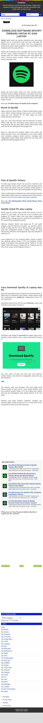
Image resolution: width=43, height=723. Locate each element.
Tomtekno (21, 3)
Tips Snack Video (6, 667)
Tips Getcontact (6, 636)
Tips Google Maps (6, 639)
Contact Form (7, 705)
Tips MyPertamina (6, 651)
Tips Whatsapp (5, 684)
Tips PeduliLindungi (7, 658)
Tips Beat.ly (4, 629)
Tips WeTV (4, 682)
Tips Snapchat (5, 670)
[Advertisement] (21, 158)
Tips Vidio (4, 679)
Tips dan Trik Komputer (8, 689)
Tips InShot (4, 641)
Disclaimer (6, 697)
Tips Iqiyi (4, 646)
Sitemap (5, 702)
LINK (2, 381)
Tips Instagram (5, 644)
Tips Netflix (4, 653)
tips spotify (4, 691)
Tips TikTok (4, 675)
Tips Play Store (5, 660)
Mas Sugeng (24, 710)
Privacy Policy (7, 699)
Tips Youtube (5, 686)
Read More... (35, 470)
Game (3, 627)
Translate (15, 620)
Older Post (37, 566)
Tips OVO (4, 656)
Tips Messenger (6, 648)
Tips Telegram (5, 672)
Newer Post (5, 566)
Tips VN (3, 677)
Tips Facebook (5, 634)
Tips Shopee (5, 665)
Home (21, 566)
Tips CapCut (5, 632)
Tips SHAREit (5, 663)
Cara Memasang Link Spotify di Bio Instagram (23, 103)
